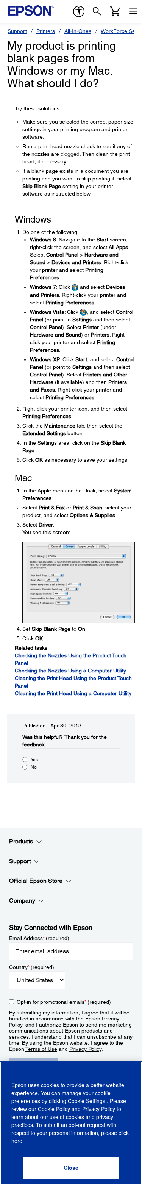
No (34, 767)
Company (22, 900)
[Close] (71, 1168)
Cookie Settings (87, 1101)
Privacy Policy (85, 1049)
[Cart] (115, 11)
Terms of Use (41, 1049)
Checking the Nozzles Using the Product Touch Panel (70, 659)
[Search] (97, 11)
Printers (45, 31)
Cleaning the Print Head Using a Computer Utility (73, 693)
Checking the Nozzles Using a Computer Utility (70, 671)
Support (17, 31)
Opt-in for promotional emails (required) (64, 1002)
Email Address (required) (39, 938)
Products (21, 841)
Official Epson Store (35, 880)
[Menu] (133, 11)
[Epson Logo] (31, 10)
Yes (34, 759)
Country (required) (31, 967)
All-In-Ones (77, 31)
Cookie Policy (54, 1109)
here (16, 1140)
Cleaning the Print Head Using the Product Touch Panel (73, 682)
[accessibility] (79, 11)
